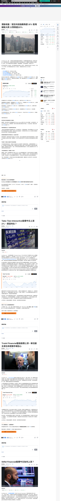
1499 (14, 86)
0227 (16, 98)
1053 (17, 88)
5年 (13, 265)
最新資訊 (3, 4)
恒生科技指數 (5, 58)
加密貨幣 (14, 4)
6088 (18, 63)
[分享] (29, 16)
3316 (4, 96)
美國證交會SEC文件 (45, 4)
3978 (26, 91)
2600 (29, 88)
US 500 (42, 28)
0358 (5, 89)
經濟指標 (24, 4)
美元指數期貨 (42, 30)
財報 (38, 4)
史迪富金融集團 (11, 479)
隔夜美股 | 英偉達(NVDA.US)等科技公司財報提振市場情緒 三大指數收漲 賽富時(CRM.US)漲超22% (49, 82)
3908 (29, 98)
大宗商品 (46, 10)
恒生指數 (4, 57)
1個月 (7, 265)
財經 (27, 4)
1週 (5, 265)
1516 (26, 95)
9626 (6, 65)
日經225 (42, 25)
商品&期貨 (21, 4)
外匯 (18, 4)
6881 (5, 99)
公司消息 (29, 4)
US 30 (41, 27)
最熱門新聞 (7, 4)
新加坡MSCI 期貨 (43, 24)
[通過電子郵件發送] (19, 182)
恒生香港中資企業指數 (7, 61)
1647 (26, 86)
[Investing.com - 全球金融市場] (5, 1)
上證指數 (42, 22)
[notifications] (57, 0)
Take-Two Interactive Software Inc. (9, 245)
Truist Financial (11, 363)
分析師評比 (36, 4)
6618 (30, 63)
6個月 (9, 265)
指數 (43, 10)
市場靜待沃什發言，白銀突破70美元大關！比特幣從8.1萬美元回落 (49, 68)
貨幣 (41, 10)
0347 (17, 89)
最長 (15, 265)
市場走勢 (42, 94)
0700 (28, 64)
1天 (3, 265)
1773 (13, 91)
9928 (15, 95)
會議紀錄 (41, 4)
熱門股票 (42, 115)
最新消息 (11, 4)
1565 (4, 93)
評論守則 (3, 197)
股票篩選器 (32, 2)
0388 (4, 111)
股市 (16, 4)
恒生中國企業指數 (6, 59)
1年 (11, 265)
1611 (7, 144)
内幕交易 (33, 4)
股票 (49, 10)
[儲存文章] (31, 16)
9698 (6, 64)
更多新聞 (47, 90)
